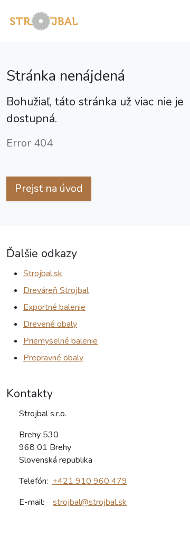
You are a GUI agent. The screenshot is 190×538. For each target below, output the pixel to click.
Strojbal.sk (42, 273)
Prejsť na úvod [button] (49, 188)
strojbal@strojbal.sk (90, 502)
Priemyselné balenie (60, 341)
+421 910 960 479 (89, 481)
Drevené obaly (50, 324)
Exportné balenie (54, 307)
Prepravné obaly (53, 358)
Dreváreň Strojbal (56, 290)
